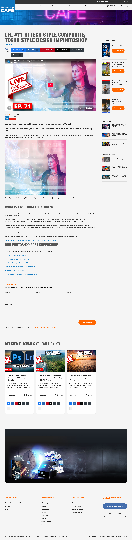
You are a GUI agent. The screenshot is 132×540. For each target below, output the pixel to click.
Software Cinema (46, 525)
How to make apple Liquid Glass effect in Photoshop (119, 176)
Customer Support (103, 1)
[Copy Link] (23, 403)
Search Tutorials (113, 513)
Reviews (64, 5)
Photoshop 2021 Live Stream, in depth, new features (21, 274)
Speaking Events (77, 512)
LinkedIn (118, 536)
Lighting (43, 518)
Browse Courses (114, 506)
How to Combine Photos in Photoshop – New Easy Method (119, 125)
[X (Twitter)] (19, 403)
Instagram (102, 536)
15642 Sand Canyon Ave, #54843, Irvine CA (54, 536)
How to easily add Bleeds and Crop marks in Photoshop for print (119, 134)
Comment (9, 304)
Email (38, 292)
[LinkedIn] (12, 403)
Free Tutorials (38, 5)
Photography (45, 509)
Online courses (46, 521)
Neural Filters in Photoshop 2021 (15, 270)
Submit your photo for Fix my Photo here (19, 198)
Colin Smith (8, 44)
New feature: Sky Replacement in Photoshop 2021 (20, 266)
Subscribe (8, 114)
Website (69, 292)
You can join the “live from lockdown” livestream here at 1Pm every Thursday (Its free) (31, 240)
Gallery (79, 5)
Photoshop (44, 503)
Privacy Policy (76, 506)
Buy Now (120, 51)
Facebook (110, 536)
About (71, 5)
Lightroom (44, 506)
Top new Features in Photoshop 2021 (16, 255)
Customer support (77, 509)
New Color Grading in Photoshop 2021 (17, 263)
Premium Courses (52, 5)
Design (43, 512)
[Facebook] (8, 403)
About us (75, 503)
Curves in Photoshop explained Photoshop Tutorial (117, 159)
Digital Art (44, 515)
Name (7, 292)
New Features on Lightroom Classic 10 (17, 259)
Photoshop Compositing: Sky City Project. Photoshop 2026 (119, 82)
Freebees (88, 5)
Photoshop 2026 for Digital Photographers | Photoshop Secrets (119, 64)
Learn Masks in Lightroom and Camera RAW (119, 101)
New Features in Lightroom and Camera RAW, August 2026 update (119, 143)
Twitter (125, 536)
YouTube (94, 536)
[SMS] (27, 403)
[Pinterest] (16, 403)
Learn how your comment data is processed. (44, 327)
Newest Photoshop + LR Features (15, 503)
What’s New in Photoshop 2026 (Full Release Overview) (119, 167)
